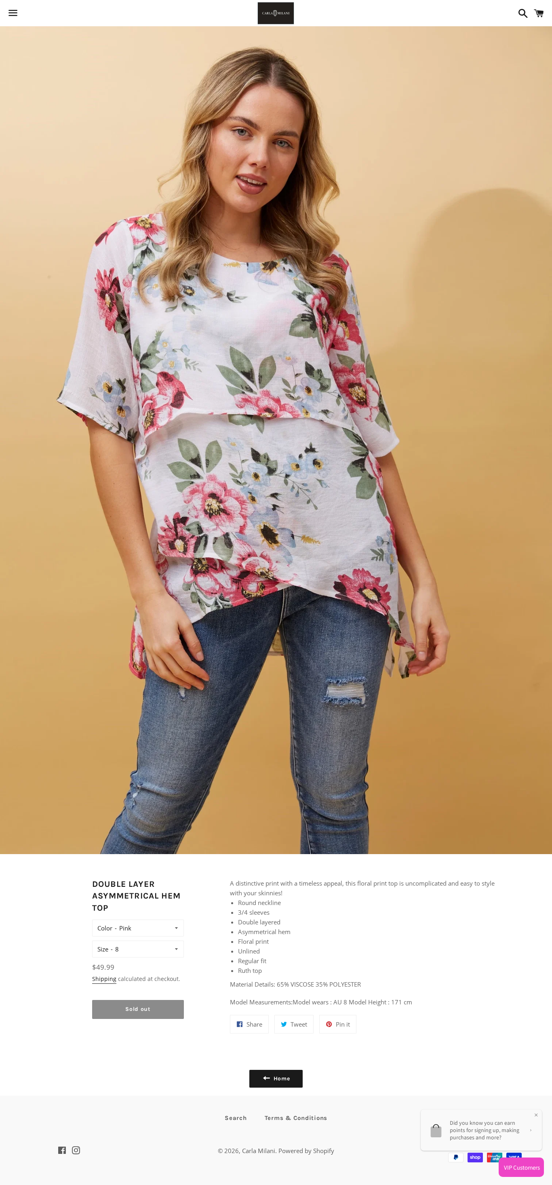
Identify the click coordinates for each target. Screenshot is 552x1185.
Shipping (104, 979)
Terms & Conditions (296, 1118)
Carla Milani (258, 1151)
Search (236, 1118)
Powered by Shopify (306, 1151)
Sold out (138, 1009)
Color (104, 928)
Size (102, 949)
